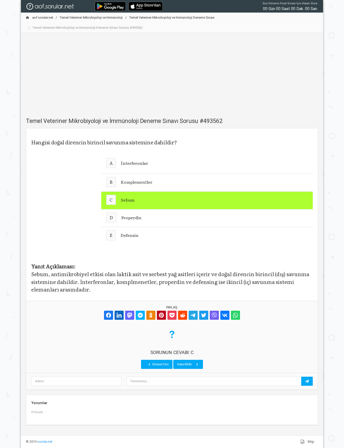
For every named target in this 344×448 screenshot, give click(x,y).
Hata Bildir (185, 364)
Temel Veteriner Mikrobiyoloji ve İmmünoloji (91, 17)
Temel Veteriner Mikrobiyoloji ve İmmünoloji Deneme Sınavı (172, 17)
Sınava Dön (160, 364)
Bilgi (310, 441)
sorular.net (44, 441)
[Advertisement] (172, 72)
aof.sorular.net (42, 17)
